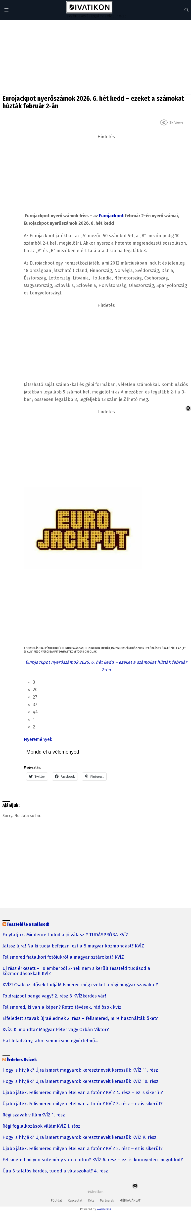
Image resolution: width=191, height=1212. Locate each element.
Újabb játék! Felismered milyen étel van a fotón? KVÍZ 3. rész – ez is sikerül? (82, 1103)
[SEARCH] (187, 10)
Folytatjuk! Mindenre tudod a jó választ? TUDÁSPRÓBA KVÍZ (65, 934)
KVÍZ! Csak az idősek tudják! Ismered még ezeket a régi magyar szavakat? (80, 985)
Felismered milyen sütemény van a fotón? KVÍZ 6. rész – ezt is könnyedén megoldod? (92, 1159)
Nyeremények (38, 739)
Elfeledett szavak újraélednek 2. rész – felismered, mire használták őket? (80, 1018)
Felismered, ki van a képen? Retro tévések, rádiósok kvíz (61, 1007)
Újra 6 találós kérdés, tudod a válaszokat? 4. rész (55, 1171)
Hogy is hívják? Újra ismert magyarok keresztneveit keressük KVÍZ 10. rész (80, 1081)
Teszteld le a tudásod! (28, 924)
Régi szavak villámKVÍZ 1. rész (33, 1115)
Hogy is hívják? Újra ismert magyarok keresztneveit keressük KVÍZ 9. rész (79, 1137)
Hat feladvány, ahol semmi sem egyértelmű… (50, 1041)
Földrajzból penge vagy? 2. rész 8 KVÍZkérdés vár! (54, 996)
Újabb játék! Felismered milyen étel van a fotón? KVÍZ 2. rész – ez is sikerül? (82, 1148)
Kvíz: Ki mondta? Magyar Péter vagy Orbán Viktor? (55, 1029)
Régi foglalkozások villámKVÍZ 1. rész (41, 1126)
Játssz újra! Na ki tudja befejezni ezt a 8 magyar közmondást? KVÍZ (73, 946)
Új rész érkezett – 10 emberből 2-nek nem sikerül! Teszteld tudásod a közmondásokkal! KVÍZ (76, 971)
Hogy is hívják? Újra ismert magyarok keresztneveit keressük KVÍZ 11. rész (80, 1070)
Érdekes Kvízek (22, 1059)
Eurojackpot (111, 216)
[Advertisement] (95, 57)
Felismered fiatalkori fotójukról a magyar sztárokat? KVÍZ (63, 957)
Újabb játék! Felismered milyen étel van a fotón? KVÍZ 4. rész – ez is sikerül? (82, 1092)
